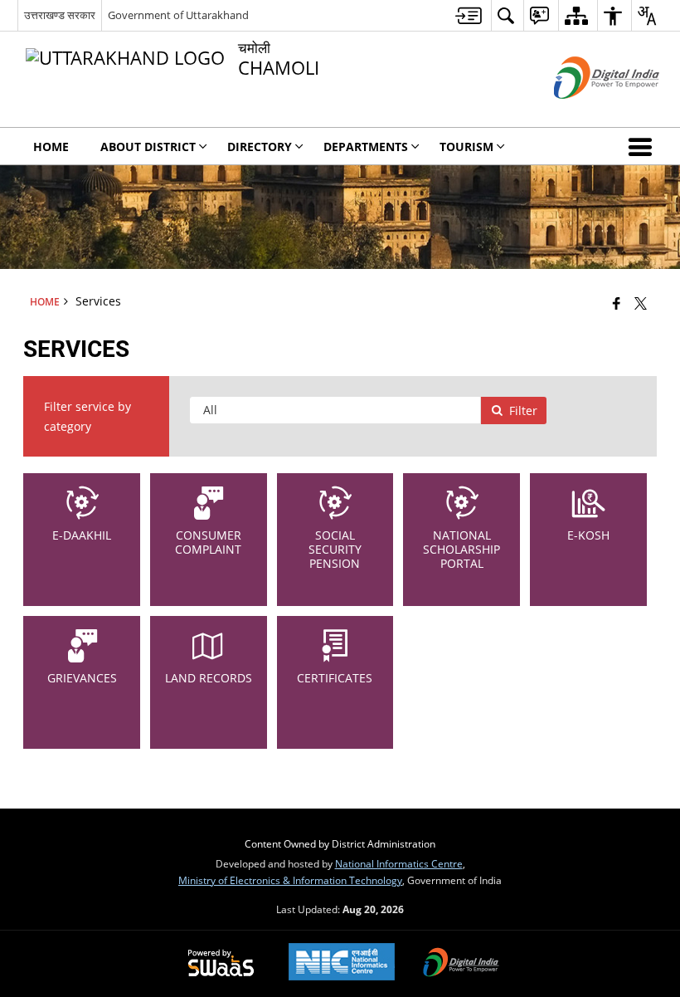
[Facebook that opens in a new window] (616, 302)
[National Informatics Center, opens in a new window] (341, 963)
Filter (523, 410)
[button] (643, 146)
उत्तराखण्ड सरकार (59, 14)
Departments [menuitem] (365, 146)
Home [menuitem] (51, 146)
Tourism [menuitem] (466, 146)
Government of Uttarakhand (178, 14)
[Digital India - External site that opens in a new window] (585, 112)
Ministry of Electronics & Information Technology (290, 880)
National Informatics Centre (399, 863)
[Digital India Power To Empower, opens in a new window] (461, 963)
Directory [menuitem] (259, 146)
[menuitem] (468, 15)
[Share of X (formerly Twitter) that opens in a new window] (640, 302)
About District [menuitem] (148, 146)
